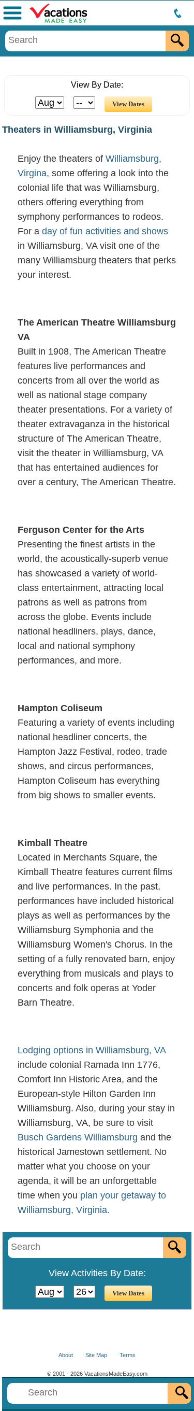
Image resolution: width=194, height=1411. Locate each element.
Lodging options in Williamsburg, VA (92, 1050)
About (65, 1355)
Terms (128, 1355)
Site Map (96, 1355)
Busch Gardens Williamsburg (78, 1137)
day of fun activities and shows (105, 231)
